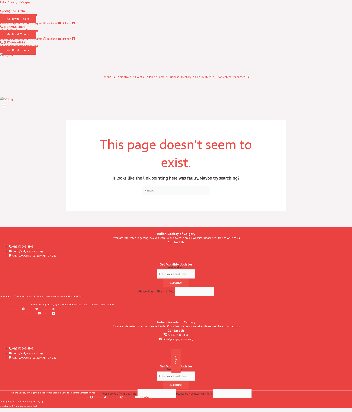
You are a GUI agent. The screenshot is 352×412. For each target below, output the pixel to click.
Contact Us (242, 76)
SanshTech (77, 296)
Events (139, 76)
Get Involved (203, 76)
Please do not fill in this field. (119, 393)
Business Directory (179, 76)
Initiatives (125, 76)
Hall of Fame (156, 76)
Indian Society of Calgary (15, 2)
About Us (109, 76)
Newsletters (223, 76)
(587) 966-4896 (14, 11)
